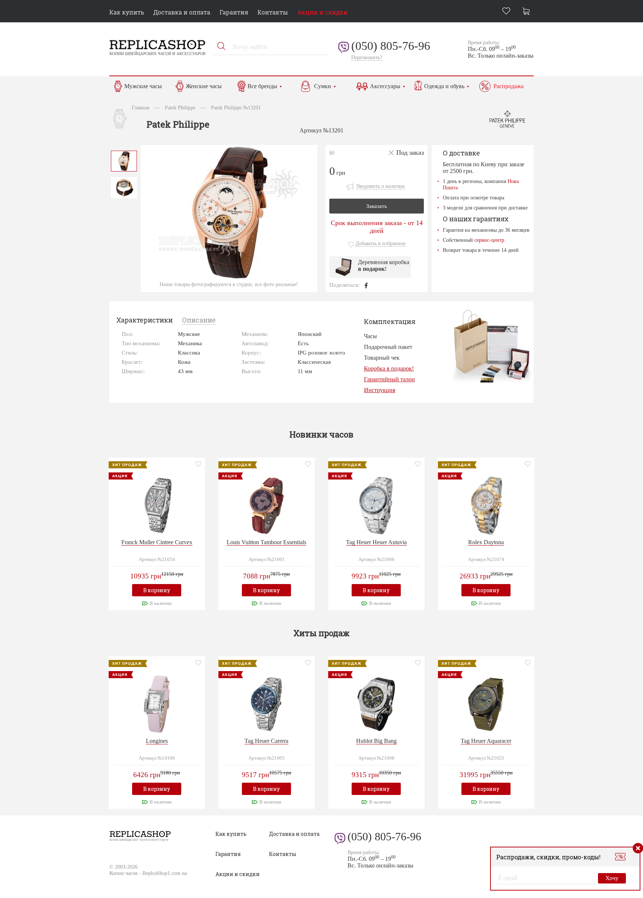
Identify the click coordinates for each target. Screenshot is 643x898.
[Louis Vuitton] (266, 505)
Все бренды (262, 86)
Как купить (126, 12)
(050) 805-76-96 (390, 45)
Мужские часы (143, 86)
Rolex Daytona (486, 542)
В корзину (156, 590)
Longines (157, 741)
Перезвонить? (366, 57)
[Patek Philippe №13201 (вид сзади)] (124, 187)
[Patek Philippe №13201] (124, 160)
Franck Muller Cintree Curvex (156, 542)
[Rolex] (486, 505)
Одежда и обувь (444, 86)
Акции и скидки (322, 12)
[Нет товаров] (528, 12)
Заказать (376, 206)
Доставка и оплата (181, 12)
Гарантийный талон (389, 379)
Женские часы (204, 86)
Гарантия (234, 12)
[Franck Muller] (156, 505)
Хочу (611, 878)
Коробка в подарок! (389, 368)
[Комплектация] (491, 346)
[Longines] (156, 703)
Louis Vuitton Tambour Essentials (266, 542)
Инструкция (379, 390)
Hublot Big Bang (376, 741)
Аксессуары (385, 86)
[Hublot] (376, 703)
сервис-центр (489, 240)
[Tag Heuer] (376, 505)
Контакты (272, 12)
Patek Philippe (180, 107)
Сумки (322, 86)
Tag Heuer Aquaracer (486, 741)
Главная (140, 107)
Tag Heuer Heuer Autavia (376, 542)
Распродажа (508, 86)
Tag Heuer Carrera (266, 741)
